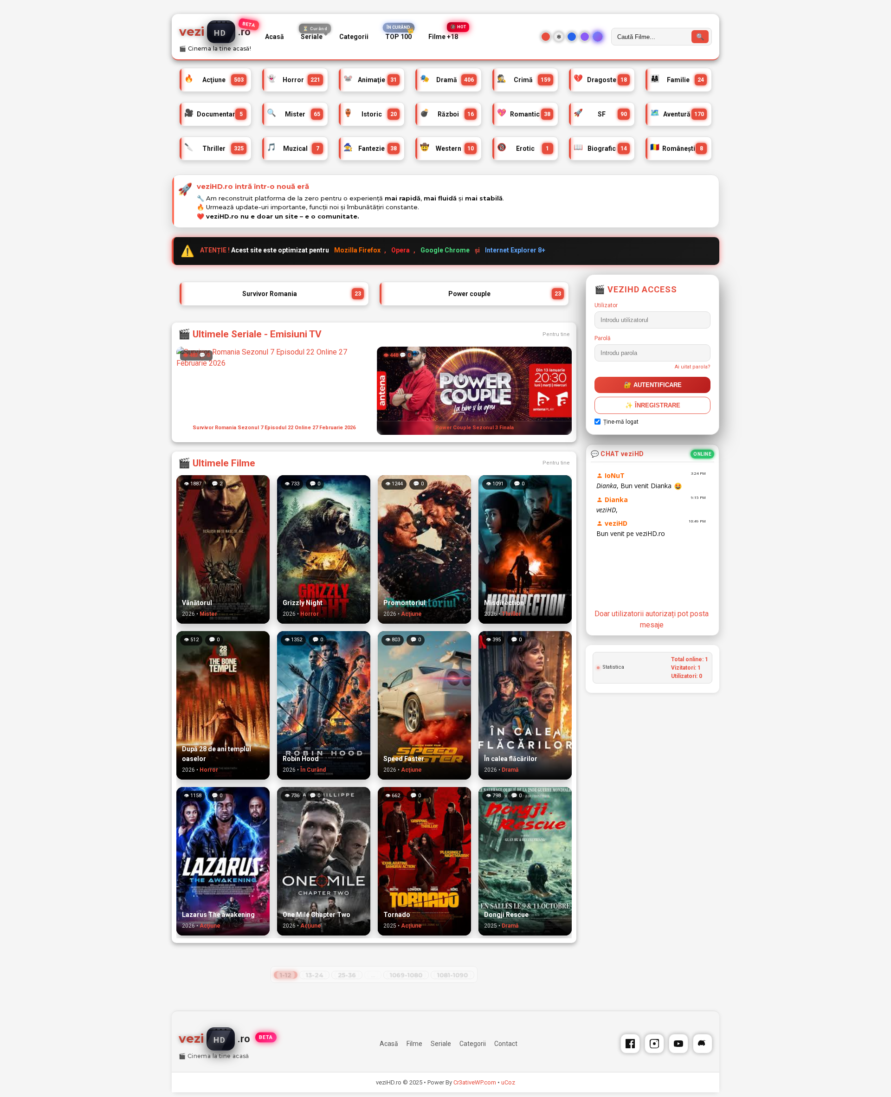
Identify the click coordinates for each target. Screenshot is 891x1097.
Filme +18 (443, 37)
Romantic (523, 113)
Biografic (600, 147)
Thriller (214, 147)
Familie (677, 78)
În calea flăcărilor (510, 758)
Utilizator (606, 305)
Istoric (370, 113)
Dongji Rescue (506, 914)
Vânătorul (197, 603)
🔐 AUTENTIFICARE (653, 384)
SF (600, 113)
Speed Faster (403, 758)
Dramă (446, 78)
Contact (505, 1043)
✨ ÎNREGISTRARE (652, 405)
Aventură (677, 113)
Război (446, 113)
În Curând (313, 770)
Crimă (523, 78)
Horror (293, 78)
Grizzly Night (303, 603)
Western (446, 147)
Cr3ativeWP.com (474, 1082)
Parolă (602, 338)
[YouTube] (678, 1043)
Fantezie (370, 147)
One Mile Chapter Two (316, 914)
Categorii (353, 36)
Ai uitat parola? (692, 367)
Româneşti (676, 147)
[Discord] (702, 1043)
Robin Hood (301, 758)
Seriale (314, 34)
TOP (398, 37)
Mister (293, 113)
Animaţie (370, 78)
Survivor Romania (302, 293)
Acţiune (214, 78)
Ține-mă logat (621, 422)
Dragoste (600, 78)
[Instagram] (654, 1043)
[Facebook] (630, 1043)
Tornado (396, 914)
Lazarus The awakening (218, 914)
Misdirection (504, 603)
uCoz (508, 1082)
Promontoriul (404, 603)
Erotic (523, 147)
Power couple (504, 293)
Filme (414, 1043)
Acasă (274, 36)
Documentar (213, 113)
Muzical (293, 147)
